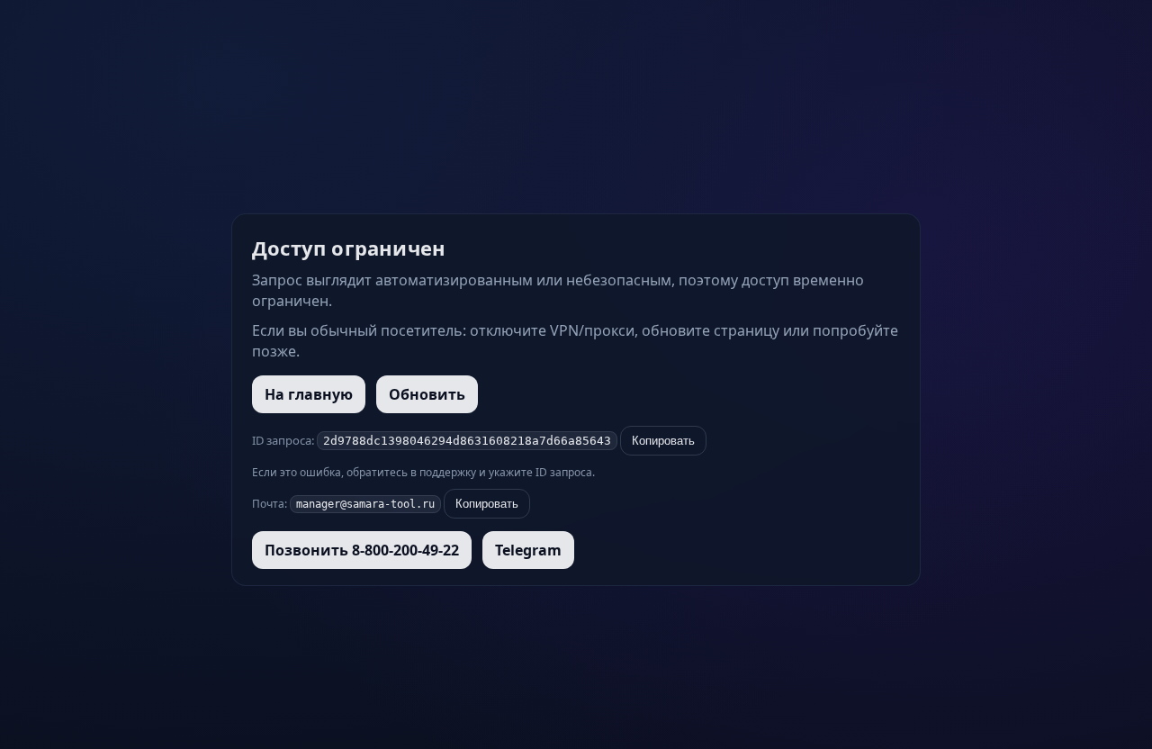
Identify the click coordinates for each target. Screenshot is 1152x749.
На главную (309, 394)
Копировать (663, 440)
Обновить (427, 394)
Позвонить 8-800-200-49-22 (362, 550)
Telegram (528, 550)
